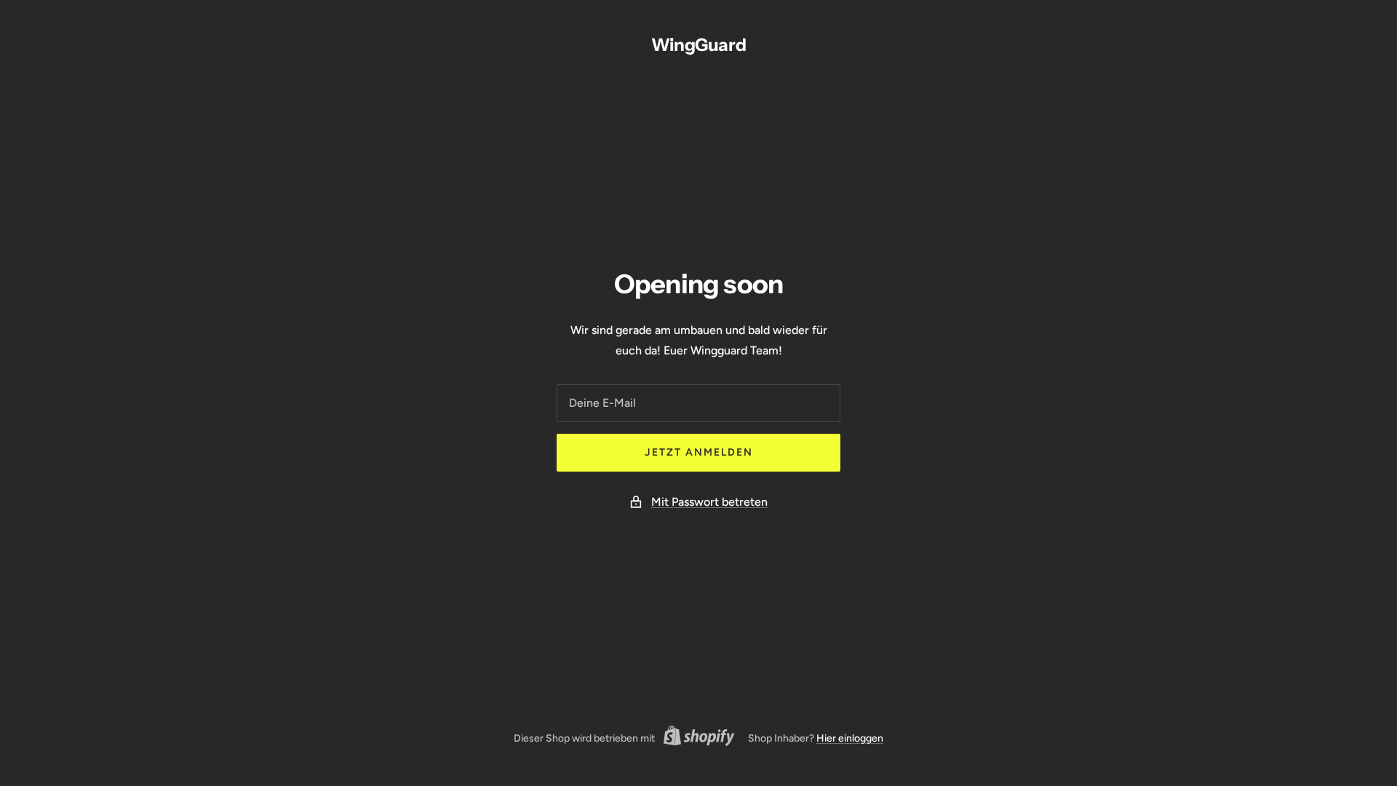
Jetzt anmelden (699, 452)
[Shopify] (695, 738)
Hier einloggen (849, 738)
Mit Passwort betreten (709, 502)
